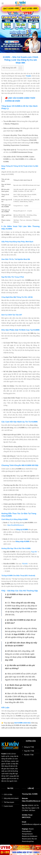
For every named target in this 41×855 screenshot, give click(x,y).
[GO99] (20, 852)
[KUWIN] (20, 3)
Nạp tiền (34, 552)
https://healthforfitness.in (15, 525)
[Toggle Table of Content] (19, 68)
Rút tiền (25, 563)
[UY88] (20, 847)
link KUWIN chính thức (22, 723)
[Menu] (2, 3)
